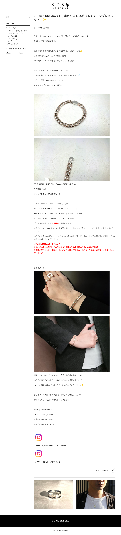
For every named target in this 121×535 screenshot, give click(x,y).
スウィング (11, 44)
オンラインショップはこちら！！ (47, 194)
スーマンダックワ (14, 33)
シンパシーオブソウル (15, 31)
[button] (5, 6)
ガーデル (10, 36)
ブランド (9, 28)
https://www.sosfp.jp (14, 53)
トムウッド (11, 39)
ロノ (9, 41)
